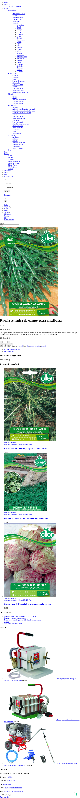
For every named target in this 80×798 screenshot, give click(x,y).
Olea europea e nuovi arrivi (13, 624)
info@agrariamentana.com (13, 788)
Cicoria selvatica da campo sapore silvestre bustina (25, 448)
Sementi (20, 346)
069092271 (10, 777)
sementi (43, 346)
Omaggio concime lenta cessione (15, 618)
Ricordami (10, 188)
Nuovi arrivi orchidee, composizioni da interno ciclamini (22, 620)
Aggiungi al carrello (6, 344)
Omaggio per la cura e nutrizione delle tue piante (20, 616)
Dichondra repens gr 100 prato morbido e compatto (26, 518)
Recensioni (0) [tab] (9, 351)
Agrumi (6, 622)
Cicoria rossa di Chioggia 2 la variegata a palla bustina (27, 604)
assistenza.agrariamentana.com (14, 791)
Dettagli (21, 444)
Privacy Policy (6, 795)
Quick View (28, 444)
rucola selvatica (35, 346)
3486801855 (11, 781)
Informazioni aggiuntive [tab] (12, 349)
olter (28, 346)
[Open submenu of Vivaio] (9, 212)
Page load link (4, 797)
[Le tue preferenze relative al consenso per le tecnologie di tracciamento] (76, 794)
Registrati (7, 195)
